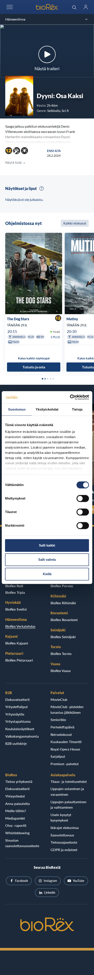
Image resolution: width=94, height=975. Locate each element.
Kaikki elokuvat (74, 223)
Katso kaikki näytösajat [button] (34, 358)
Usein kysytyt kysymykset (60, 817)
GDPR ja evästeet (63, 850)
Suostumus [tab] (17, 409)
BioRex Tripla (15, 592)
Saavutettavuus (62, 835)
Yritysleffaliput (16, 707)
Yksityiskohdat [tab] (47, 409)
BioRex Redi (14, 586)
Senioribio (58, 719)
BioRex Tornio (60, 653)
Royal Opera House (65, 749)
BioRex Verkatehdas (20, 626)
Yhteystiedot (15, 796)
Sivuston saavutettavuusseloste (22, 843)
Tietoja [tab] (77, 409)
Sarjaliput (57, 756)
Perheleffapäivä (62, 727)
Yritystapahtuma (18, 721)
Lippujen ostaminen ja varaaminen (67, 791)
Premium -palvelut (64, 764)
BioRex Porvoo (61, 586)
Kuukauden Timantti (66, 742)
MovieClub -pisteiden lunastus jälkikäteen (67, 709)
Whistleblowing (17, 833)
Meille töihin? (15, 811)
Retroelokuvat (61, 734)
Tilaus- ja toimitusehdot (68, 781)
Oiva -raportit (15, 825)
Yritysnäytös (14, 714)
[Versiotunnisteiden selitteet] (41, 188)
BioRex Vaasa (60, 671)
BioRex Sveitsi (16, 609)
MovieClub (58, 699)
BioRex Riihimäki (63, 603)
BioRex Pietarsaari (19, 660)
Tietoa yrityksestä (18, 781)
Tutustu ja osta (34, 367)
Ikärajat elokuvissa (64, 827)
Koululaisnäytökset (19, 729)
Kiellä (47, 574)
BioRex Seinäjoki (63, 637)
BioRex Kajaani (16, 643)
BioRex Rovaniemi (64, 620)
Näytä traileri (47, 68)
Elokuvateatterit (17, 699)
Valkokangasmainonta (22, 736)
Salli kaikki (47, 545)
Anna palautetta (17, 803)
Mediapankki (15, 818)
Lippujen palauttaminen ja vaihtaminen (68, 805)
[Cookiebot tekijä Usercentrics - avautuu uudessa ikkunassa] (70, 397)
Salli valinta (47, 559)
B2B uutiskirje (16, 743)
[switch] (83, 498)
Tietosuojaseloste (63, 842)
